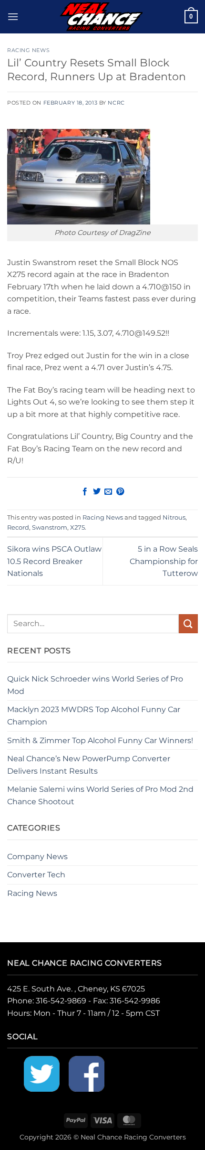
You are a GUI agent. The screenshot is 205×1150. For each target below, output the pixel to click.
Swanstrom (49, 527)
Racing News (28, 50)
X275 (77, 527)
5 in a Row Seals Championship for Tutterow (164, 561)
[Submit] (188, 623)
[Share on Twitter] (97, 492)
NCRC (116, 102)
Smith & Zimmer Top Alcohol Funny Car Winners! (100, 740)
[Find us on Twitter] (42, 1073)
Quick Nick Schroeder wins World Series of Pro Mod (95, 685)
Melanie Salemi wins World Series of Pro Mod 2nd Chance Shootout (100, 795)
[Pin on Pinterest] (120, 492)
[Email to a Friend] (108, 492)
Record (18, 527)
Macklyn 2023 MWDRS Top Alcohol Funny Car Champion (93, 715)
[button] (13, 16)
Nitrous (174, 517)
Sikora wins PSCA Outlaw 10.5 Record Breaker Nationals (54, 561)
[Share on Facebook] (85, 492)
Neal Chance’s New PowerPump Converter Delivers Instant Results (88, 765)
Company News (37, 856)
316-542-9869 (61, 1000)
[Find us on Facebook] (86, 1073)
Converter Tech (36, 874)
